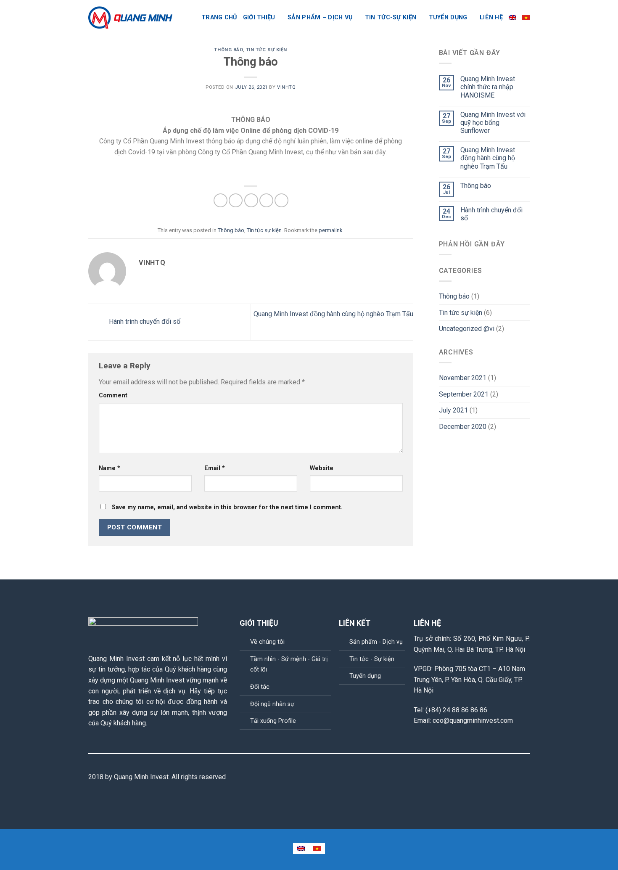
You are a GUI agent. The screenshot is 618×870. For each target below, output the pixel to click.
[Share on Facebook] (220, 200)
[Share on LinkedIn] (281, 200)
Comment (113, 395)
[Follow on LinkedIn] (524, 777)
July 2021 (453, 410)
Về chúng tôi (267, 641)
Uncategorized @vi (466, 329)
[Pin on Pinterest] (266, 200)
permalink (330, 230)
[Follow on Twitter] (514, 777)
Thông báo (228, 50)
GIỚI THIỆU (259, 17)
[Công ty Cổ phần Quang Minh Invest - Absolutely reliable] (130, 17)
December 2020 (462, 427)
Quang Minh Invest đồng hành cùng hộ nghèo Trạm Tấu (487, 158)
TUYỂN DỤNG (448, 17)
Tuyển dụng (365, 676)
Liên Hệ (491, 17)
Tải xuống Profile (273, 721)
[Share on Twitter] (236, 200)
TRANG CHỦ (219, 17)
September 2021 (464, 394)
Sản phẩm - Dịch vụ (376, 641)
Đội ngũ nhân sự (272, 704)
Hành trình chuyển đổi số (143, 321)
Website (321, 468)
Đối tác (259, 686)
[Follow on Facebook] (493, 777)
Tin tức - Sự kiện (371, 659)
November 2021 (462, 378)
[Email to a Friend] (251, 200)
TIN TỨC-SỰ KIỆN (390, 17)
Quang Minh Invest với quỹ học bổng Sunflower (493, 123)
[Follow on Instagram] (504, 777)
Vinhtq (286, 87)
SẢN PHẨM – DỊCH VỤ (320, 17)
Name (109, 468)
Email (214, 468)
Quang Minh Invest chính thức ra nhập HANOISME (487, 87)
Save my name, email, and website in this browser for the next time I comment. (227, 507)
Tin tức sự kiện (266, 50)
